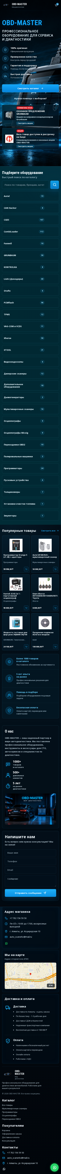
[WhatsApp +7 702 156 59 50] (6, 943)
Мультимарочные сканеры (44, 562)
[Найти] (54, 185)
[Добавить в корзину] (26, 569)
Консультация (8, 1141)
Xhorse (35, 601)
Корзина (6, 1130)
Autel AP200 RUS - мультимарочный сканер (45, 556)
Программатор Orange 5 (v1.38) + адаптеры (15, 556)
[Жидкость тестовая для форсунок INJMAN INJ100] (16, 622)
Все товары (7, 1105)
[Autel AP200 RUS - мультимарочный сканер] (45, 545)
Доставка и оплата (10, 1137)
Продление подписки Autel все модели (43, 633)
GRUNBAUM (8, 640)
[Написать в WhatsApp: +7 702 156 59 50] (54, 1167)
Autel (35, 640)
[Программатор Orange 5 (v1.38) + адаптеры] (16, 545)
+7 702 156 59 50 (18, 918)
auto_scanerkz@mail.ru (21, 936)
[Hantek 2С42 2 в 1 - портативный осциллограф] (16, 583)
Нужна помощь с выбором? (30, 98)
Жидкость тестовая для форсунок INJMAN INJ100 (15, 633)
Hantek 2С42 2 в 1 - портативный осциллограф (12, 595)
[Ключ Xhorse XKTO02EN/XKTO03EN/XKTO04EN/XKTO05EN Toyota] (45, 583)
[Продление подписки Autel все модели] (45, 622)
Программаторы (10, 562)
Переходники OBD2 (11, 1119)
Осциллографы (9, 601)
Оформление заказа (12, 1134)
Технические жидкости (13, 641)
